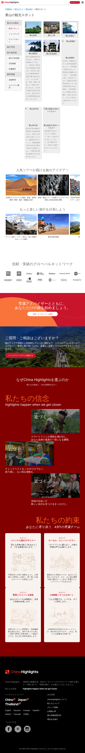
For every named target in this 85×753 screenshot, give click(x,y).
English (8, 710)
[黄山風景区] (33, 46)
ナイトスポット (14, 40)
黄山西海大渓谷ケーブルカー (52, 126)
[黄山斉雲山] (70, 28)
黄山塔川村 (33, 125)
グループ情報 (52, 707)
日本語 (26, 714)
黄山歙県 (33, 35)
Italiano (8, 714)
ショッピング (14, 34)
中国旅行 (8, 9)
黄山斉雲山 (70, 36)
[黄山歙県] (33, 28)
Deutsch (17, 710)
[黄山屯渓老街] (52, 46)
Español (36, 710)
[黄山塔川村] (33, 116)
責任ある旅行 (52, 719)
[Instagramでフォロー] (27, 732)
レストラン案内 (14, 86)
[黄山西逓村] (70, 48)
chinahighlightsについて (57, 699)
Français (26, 710)
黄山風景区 (33, 53)
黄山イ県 (51, 35)
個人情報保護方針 (54, 715)
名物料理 (12, 80)
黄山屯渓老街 (51, 54)
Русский (17, 714)
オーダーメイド (74, 2)
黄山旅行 (29, 9)
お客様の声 (51, 711)
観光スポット (14, 28)
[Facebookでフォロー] (8, 732)
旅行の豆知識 (14, 58)
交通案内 (12, 69)
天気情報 (12, 63)
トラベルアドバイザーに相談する (20, 355)
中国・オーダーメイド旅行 (42, 314)
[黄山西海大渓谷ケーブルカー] (52, 116)
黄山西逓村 (70, 58)
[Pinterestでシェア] (18, 732)
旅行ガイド (19, 9)
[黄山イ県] (52, 28)
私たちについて (53, 703)
